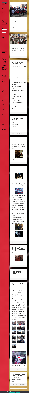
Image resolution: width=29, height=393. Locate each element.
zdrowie (2, 73)
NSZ (24, 384)
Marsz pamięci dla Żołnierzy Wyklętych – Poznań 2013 (18, 284)
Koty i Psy (2, 108)
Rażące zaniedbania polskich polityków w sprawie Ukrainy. (4, 12)
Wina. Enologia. (3, 14)
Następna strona (26, 388)
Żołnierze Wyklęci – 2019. (17, 45)
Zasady (2, 15)
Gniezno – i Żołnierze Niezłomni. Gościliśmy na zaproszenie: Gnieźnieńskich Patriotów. (18, 249)
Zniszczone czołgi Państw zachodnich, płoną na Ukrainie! (4, 79)
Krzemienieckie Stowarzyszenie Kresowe (4, 10)
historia (3, 61)
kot (4, 63)
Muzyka (2, 113)
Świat (3, 73)
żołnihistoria (18, 266)
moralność (4, 65)
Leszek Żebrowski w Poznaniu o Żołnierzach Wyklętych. (18, 375)
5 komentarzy (20, 369)
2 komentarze (21, 266)
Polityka (3, 67)
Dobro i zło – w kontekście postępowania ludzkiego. (4, 77)
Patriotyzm (22, 30)
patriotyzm (5, 66)
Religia (16, 133)
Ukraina (3, 72)
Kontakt (2, 8)
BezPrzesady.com (4, 3)
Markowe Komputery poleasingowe (3, 37)
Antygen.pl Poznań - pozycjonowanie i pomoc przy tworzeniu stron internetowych (4, 56)
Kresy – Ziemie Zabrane (3, 109)
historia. (5, 61)
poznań (5, 68)
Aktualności (3, 9)
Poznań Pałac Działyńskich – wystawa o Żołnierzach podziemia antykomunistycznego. (18, 140)
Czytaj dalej (13, 27)
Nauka (2, 114)
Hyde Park (2, 105)
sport (2, 125)
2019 (13, 57)
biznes (4, 59)
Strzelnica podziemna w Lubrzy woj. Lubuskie (4, 46)
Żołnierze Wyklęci (15, 57)
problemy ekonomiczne (3, 120)
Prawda (23, 133)
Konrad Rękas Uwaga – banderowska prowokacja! (4, 52)
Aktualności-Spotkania (3, 92)
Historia (20, 30)
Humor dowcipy (3, 104)
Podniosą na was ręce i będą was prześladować (4, 50)
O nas (2, 7)
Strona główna (3, 6)
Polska (3, 68)
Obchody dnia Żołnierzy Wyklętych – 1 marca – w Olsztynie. (17, 272)
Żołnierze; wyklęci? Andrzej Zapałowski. (18, 19)
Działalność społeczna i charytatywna (3, 95)
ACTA (2, 59)
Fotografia (2, 100)
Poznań (2, 119)
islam (3, 63)
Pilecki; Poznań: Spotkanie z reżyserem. (18, 119)
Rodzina (2, 123)
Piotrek (16, 30)
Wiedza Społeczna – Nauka (4, 129)
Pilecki (21, 133)
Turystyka (2, 128)
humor (2, 62)
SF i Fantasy (3, 124)
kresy (5, 63)
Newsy (2, 115)
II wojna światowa (5, 62)
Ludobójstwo (4, 64)
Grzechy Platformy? (3, 82)
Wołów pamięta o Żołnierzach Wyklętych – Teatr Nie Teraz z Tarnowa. (18, 169)
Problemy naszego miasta (4, 69)
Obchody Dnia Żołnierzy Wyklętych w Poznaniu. (17, 63)
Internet (2, 63)
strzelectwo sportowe (3, 71)
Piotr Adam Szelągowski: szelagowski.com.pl (4, 43)
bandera (3, 59)
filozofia (2, 99)
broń (5, 59)
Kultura (2, 110)
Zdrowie (2, 130)
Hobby (2, 103)
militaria (2, 65)
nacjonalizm (2, 66)
